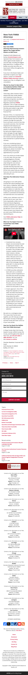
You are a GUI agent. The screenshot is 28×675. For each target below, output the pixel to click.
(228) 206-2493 (16, 526)
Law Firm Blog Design (14, 673)
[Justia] (15, 624)
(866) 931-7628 (16, 604)
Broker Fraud (7, 422)
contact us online (11, 339)
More (20, 17)
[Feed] (23, 624)
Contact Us (14, 644)
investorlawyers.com (14, 57)
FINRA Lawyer (11, 353)
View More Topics (6, 435)
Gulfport (14, 521)
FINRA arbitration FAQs (13, 217)
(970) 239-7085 (16, 495)
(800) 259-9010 (7, 337)
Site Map (14, 642)
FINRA (18, 102)
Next (17, 363)
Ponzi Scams (6, 429)
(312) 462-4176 (16, 558)
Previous (5, 363)
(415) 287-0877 (16, 615)
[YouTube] (19, 624)
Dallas (14, 575)
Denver (14, 500)
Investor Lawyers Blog (14, 11)
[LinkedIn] (12, 624)
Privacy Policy (14, 639)
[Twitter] (8, 624)
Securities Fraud (7, 416)
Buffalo (14, 563)
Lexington (14, 600)
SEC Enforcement (8, 418)
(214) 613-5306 (16, 582)
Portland (14, 511)
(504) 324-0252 (16, 594)
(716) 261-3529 (16, 335)
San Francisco (14, 610)
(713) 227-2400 (16, 481)
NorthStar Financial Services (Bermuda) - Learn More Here (14, 21)
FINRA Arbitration (17, 352)
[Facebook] (5, 624)
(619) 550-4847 (16, 547)
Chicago (14, 553)
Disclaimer (14, 637)
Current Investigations (13, 350)
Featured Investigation (9, 414)
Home (4, 17)
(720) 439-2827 (16, 505)
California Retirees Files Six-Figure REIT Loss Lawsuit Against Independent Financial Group (13, 457)
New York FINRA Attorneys (13, 356)
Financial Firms (7, 409)
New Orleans (14, 587)
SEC (4, 431)
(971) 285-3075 (16, 516)
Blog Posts (14, 646)
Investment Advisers (9, 433)
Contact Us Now (14, 399)
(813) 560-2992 (16, 537)
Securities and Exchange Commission (13, 424)
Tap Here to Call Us (14, 4)
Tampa (14, 532)
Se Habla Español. (14, 23)
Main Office (14, 475)
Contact (12, 17)
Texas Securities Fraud (9, 427)
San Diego (14, 542)
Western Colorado (14, 490)
